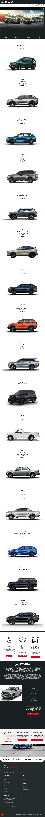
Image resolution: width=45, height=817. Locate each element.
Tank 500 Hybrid (26, 789)
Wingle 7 (25, 779)
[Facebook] (34, 690)
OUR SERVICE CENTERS (22, 739)
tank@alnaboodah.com (9, 803)
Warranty (5, 771)
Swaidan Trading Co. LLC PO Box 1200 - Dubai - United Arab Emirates (11, 799)
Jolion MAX (5, 781)
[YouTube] (35, 690)
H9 (4, 787)
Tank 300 (5, 788)
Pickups (28, 37)
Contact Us (9, 656)
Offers (28, 771)
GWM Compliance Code (8, 809)
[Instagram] (37, 690)
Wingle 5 (25, 778)
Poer (24, 781)
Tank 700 (5, 791)
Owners (24, 771)
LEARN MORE (8, 741)
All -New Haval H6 (7, 782)
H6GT (5, 784)
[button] (21, 32)
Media (10, 771)
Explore (30, 703)
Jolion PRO (5, 779)
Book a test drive (22, 655)
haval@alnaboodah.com (9, 802)
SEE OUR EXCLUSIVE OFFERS (37, 739)
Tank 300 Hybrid (26, 787)
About (14, 771)
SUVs (5, 37)
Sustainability (18, 771)
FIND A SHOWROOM (36, 656)
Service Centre (6, 772)
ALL (39, 37)
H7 (4, 785)
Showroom (12, 772)
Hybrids (16, 37)
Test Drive (37, 703)
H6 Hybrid (25, 786)
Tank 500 (5, 790)
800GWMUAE (7, 801)
